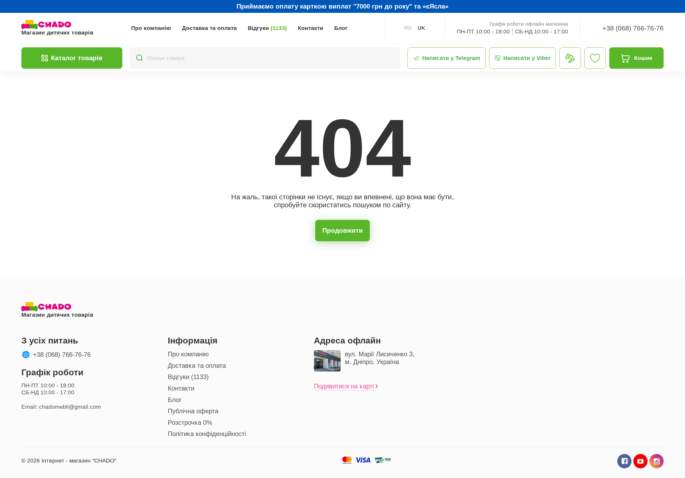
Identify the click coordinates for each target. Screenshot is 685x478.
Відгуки (267, 28)
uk (421, 28)
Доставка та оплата (209, 28)
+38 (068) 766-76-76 (633, 28)
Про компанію (151, 28)
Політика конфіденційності (207, 433)
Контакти (310, 28)
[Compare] (570, 58)
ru (408, 28)
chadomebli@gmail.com (70, 407)
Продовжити (342, 230)
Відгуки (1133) (188, 376)
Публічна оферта (193, 411)
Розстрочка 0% (190, 422)
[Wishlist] (595, 58)
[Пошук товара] (139, 58)
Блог (341, 28)
